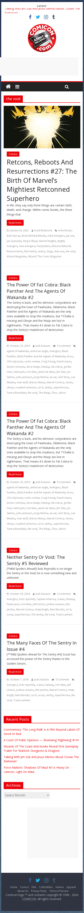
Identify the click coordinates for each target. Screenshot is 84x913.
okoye (10, 387)
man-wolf (22, 382)
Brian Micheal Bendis (34, 235)
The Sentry (37, 614)
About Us (22, 891)
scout (10, 614)
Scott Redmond (43, 230)
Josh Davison (42, 346)
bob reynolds (27, 599)
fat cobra (56, 366)
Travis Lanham (64, 614)
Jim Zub (60, 372)
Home (13, 887)
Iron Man (31, 372)
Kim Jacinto (41, 690)
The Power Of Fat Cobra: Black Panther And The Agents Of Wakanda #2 (39, 291)
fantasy (45, 366)
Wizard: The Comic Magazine (44, 256)
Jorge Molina (41, 377)
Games (59, 887)
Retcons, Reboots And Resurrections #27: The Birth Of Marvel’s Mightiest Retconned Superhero (42, 180)
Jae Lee (70, 235)
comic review (32, 361)
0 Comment (63, 346)
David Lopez (64, 361)
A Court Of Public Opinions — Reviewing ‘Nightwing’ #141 (41, 740)
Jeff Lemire (39, 604)
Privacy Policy (38, 891)
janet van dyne (46, 372)
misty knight (41, 609)
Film (34, 887)
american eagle (39, 351)
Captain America (46, 599)
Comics (13, 154)
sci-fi (40, 387)
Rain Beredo (57, 609)
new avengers (27, 246)
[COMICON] (42, 25)
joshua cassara (55, 604)
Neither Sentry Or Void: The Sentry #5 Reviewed (36, 560)
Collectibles (46, 887)
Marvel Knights (47, 241)
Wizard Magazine (17, 256)
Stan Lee (59, 251)
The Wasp (44, 392)
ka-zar (53, 377)
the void (70, 251)
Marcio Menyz (37, 382)
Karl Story (64, 377)
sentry (41, 251)
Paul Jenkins (43, 246)
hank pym (19, 372)
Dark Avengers (56, 235)
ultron (62, 392)
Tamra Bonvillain (16, 392)
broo (70, 356)
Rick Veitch (30, 251)
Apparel (71, 887)
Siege (50, 251)
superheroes (60, 387)
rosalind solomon (25, 387)
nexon (69, 382)
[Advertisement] (52, 832)
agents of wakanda (18, 351)
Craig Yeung (48, 361)
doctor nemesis (16, 366)
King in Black (30, 241)
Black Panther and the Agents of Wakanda (41, 356)
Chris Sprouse (15, 361)
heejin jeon (13, 604)
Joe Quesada (14, 241)
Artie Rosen (65, 230)
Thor (54, 392)
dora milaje (33, 366)
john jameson (24, 377)
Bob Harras (13, 235)
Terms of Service (59, 891)
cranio (61, 599)
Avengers (55, 351)
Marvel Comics (55, 382)
